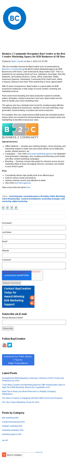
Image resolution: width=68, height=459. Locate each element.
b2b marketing (10, 418)
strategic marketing (12, 426)
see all (5, 440)
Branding (44, 196)
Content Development (31, 199)
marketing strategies (51, 199)
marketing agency (31, 196)
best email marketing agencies (40, 154)
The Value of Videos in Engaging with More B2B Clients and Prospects (32, 398)
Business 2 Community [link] (12, 69)
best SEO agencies (23, 183)
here (28, 187)
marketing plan (15, 196)
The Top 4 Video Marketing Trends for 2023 (20, 402)
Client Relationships (11, 199)
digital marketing (19, 201)
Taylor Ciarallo (17, 61)
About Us (39, 452)
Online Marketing (57, 196)
